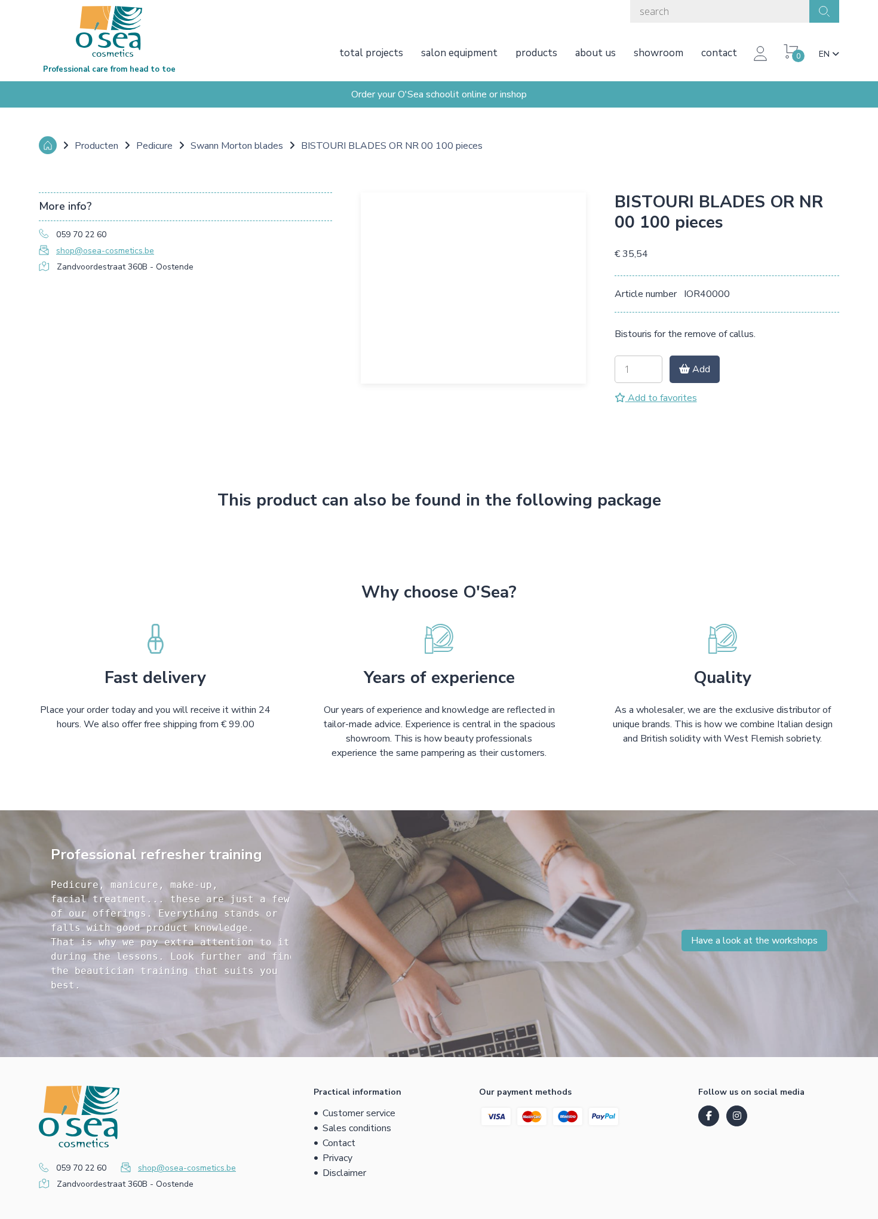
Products (536, 53)
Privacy (337, 1158)
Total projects (371, 53)
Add (700, 369)
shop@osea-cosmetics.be (105, 250)
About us (595, 53)
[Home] (48, 145)
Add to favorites (661, 398)
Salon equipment (459, 53)
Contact (719, 53)
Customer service (359, 1113)
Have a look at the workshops (754, 940)
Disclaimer (344, 1173)
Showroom (658, 53)
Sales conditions (357, 1128)
